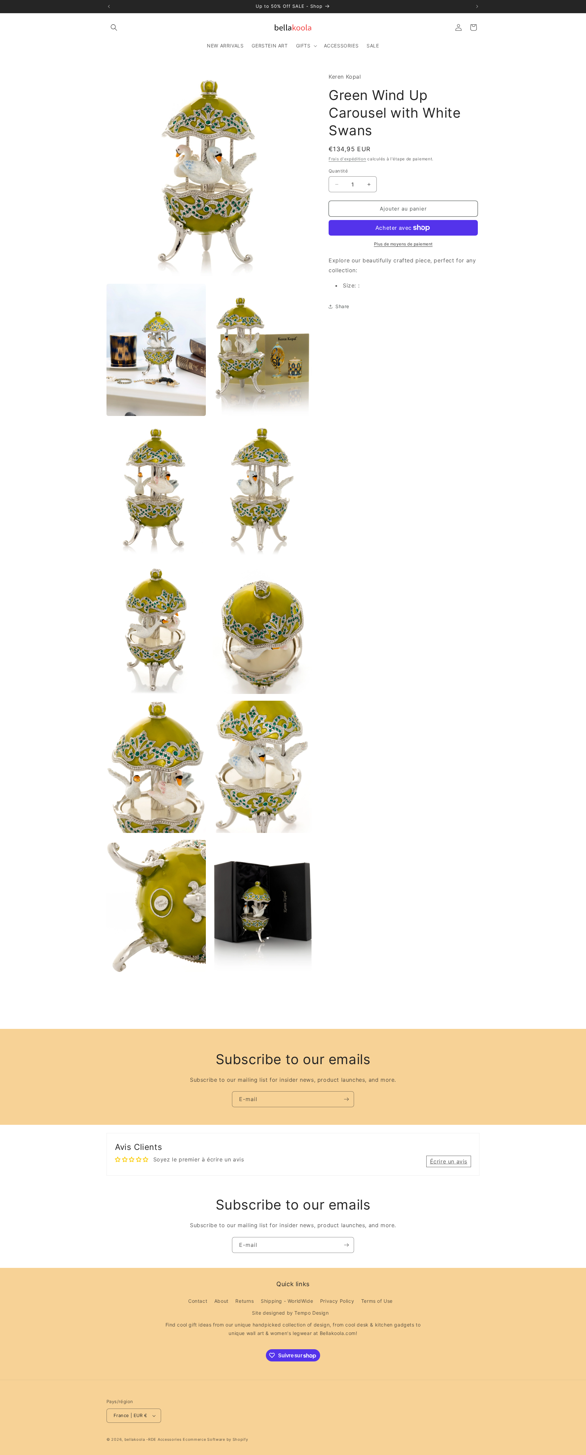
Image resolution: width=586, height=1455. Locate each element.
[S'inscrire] (346, 1099)
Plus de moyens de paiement (403, 243)
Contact (197, 1301)
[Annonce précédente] (108, 6)
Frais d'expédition (347, 158)
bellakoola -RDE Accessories (153, 1439)
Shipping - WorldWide (287, 1301)
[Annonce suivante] (477, 6)
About (221, 1301)
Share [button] (342, 306)
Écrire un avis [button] (448, 1161)
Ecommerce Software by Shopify (215, 1439)
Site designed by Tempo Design (290, 1313)
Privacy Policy (337, 1301)
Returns (244, 1301)
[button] (113, 27)
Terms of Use (377, 1301)
